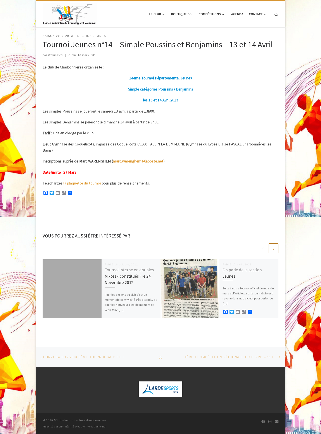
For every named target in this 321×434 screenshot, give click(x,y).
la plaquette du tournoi (82, 183)
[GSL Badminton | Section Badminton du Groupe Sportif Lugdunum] (70, 13)
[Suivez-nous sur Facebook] (263, 421)
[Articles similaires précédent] (263, 248)
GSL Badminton (64, 420)
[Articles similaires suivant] (273, 248)
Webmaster (56, 55)
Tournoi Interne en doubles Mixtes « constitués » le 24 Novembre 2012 (129, 276)
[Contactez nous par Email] (276, 421)
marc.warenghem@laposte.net (138, 161)
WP (61, 426)
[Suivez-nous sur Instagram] (269, 421)
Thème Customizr (96, 426)
